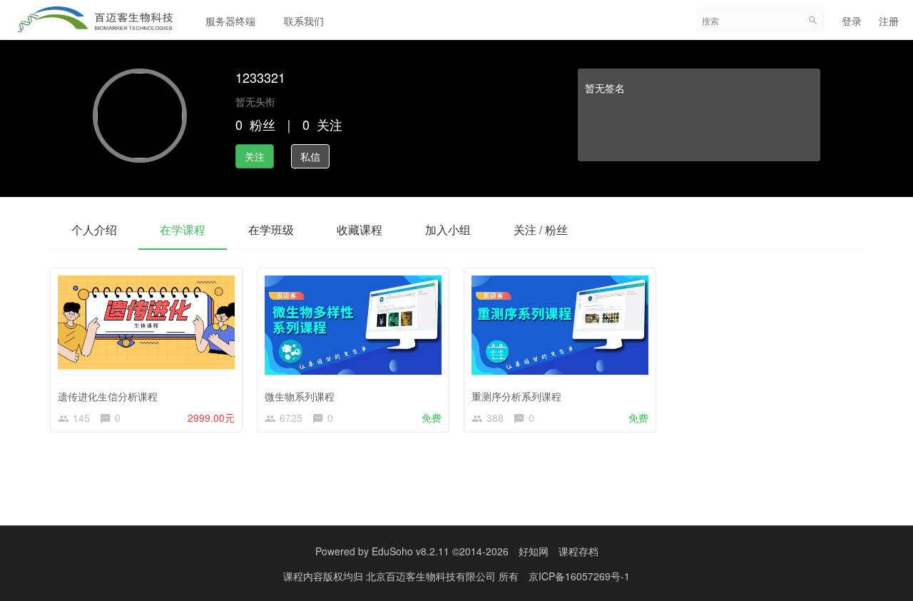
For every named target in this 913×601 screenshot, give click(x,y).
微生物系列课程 (300, 396)
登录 (852, 21)
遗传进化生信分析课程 (108, 396)
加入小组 (448, 229)
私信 (310, 156)
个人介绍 (94, 229)
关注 (255, 156)
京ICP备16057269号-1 (579, 576)
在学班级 (271, 229)
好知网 (534, 551)
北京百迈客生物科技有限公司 (432, 576)
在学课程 (182, 229)
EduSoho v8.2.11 (410, 551)
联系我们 (304, 21)
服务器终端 (230, 21)
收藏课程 (359, 229)
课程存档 (578, 551)
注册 (889, 21)
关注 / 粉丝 (541, 229)
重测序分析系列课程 (516, 396)
